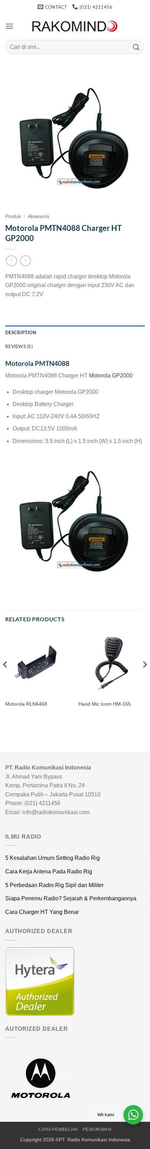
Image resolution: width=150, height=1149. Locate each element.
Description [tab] (20, 332)
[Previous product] (25, 260)
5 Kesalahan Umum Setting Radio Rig (52, 858)
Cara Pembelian (58, 1129)
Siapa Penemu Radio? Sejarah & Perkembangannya (70, 898)
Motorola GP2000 (111, 375)
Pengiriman (97, 1129)
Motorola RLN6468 (26, 704)
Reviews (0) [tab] (19, 346)
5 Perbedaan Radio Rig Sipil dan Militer (54, 885)
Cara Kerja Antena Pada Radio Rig (48, 871)
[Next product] (11, 260)
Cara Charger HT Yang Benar (42, 912)
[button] (9, 26)
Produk (13, 216)
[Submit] (136, 47)
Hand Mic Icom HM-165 (104, 704)
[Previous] (5, 678)
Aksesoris (38, 216)
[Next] (144, 678)
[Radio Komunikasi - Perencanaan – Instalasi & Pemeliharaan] (75, 26)
